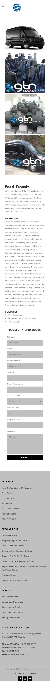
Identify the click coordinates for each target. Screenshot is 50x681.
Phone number (13, 360)
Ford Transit (7, 493)
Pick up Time (13, 407)
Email (9, 348)
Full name (11, 337)
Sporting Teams (9, 575)
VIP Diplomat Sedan (11, 617)
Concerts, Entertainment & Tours (17, 551)
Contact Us (19, 673)
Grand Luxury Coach (11, 607)
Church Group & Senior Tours (15, 580)
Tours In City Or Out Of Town (15, 556)
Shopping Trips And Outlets (14, 540)
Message (11, 431)
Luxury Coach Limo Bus (12, 602)
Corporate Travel (9, 535)
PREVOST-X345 (9, 519)
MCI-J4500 (7, 503)
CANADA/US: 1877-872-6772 (19, 644)
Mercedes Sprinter (10, 508)
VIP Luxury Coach (10, 596)
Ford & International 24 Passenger (17, 488)
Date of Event (13, 395)
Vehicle (10, 372)
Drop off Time (13, 419)
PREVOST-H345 (9, 514)
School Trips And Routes (13, 545)
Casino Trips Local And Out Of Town (18, 561)
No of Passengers (15, 384)
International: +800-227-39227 (19, 647)
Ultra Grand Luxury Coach (13, 612)
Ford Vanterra (8, 498)
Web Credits (31, 673)
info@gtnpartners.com (15, 654)
